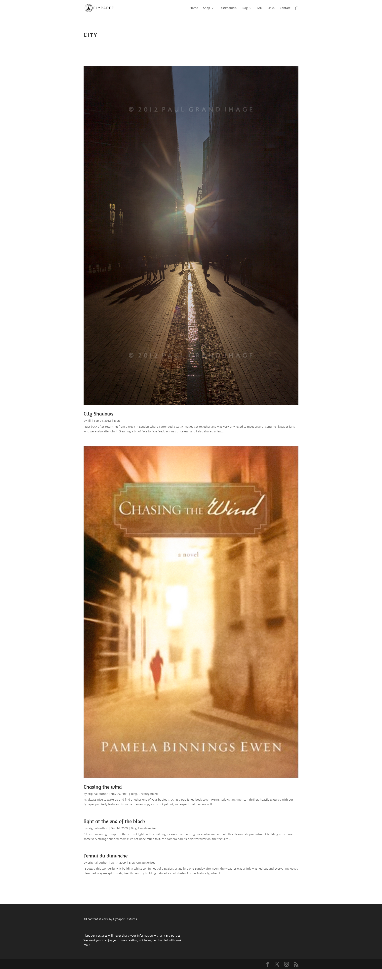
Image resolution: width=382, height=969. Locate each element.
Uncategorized (148, 794)
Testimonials (228, 8)
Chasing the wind (103, 787)
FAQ (259, 8)
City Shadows (98, 413)
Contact (285, 8)
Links (271, 8)
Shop (206, 8)
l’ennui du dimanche (106, 855)
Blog (245, 8)
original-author (98, 794)
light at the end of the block (114, 821)
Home (194, 8)
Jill (89, 420)
